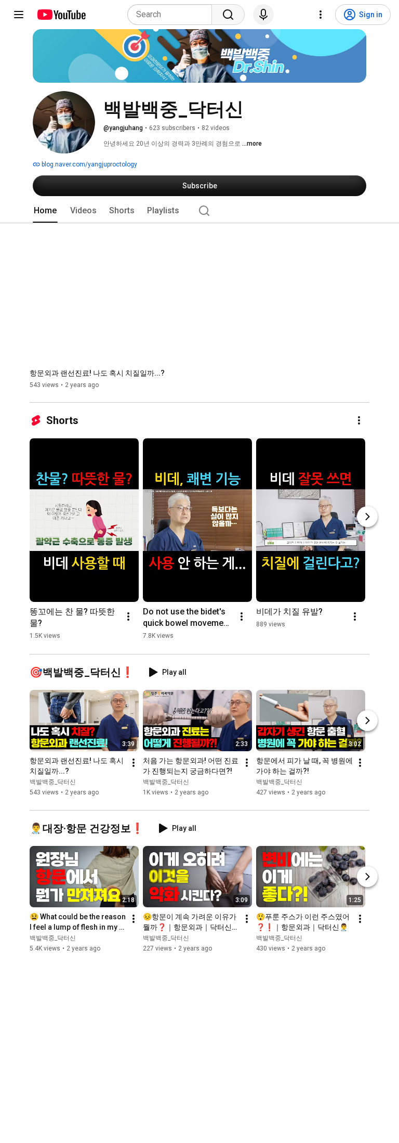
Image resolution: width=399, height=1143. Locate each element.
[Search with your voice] (263, 14)
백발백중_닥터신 (53, 782)
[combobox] (172, 14)
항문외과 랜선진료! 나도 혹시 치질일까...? (97, 373)
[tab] (45, 210)
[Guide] (18, 14)
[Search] (228, 14)
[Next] (367, 516)
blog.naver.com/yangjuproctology (88, 164)
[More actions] (359, 420)
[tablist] (199, 210)
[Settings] (320, 14)
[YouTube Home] (61, 14)
